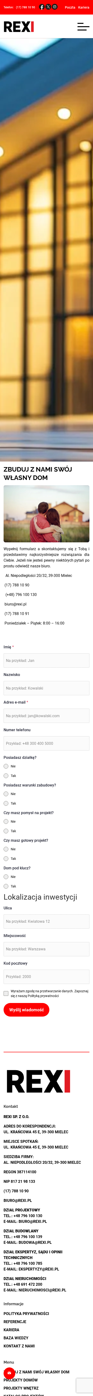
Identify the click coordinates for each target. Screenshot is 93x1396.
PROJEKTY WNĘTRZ (21, 1388)
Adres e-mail (16, 702)
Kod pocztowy (15, 963)
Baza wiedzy (16, 1338)
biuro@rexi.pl (15, 604)
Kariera (83, 7)
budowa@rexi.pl (35, 1242)
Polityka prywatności (26, 1313)
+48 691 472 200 (28, 1284)
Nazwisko (12, 674)
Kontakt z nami (19, 1346)
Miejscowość (15, 935)
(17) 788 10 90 (25, 7)
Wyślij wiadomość (26, 1009)
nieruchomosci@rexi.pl (42, 1290)
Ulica (8, 908)
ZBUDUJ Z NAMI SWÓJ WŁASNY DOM (36, 1372)
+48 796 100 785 (28, 1263)
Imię (9, 647)
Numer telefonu (17, 730)
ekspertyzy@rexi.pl (39, 1269)
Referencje (15, 1322)
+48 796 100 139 (28, 1237)
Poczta (70, 7)
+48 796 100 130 (28, 1216)
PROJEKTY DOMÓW (21, 1380)
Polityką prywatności (43, 996)
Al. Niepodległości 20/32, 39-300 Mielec (38, 575)
